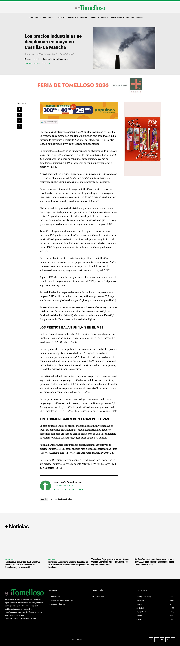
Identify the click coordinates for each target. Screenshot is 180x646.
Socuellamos (9, 559)
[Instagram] (62, 489)
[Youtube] (83, 489)
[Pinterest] (19, 120)
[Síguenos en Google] (49, 126)
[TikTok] (167, 639)
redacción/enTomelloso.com (54, 59)
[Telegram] (73, 489)
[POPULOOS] (79, 118)
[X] (19, 115)
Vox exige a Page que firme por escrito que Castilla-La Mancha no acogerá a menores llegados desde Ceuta (109, 562)
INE (50, 499)
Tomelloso (51, 559)
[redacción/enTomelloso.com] (45, 486)
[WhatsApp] (19, 126)
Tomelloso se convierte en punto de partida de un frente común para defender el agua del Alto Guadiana (68, 564)
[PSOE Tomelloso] (142, 175)
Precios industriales (63, 499)
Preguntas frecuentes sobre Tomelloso (22, 618)
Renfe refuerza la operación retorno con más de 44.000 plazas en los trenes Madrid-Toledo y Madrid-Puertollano (154, 562)
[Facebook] (19, 109)
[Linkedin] (65, 489)
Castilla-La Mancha (32, 63)
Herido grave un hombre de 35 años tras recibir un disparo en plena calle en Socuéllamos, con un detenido (22, 564)
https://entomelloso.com (63, 485)
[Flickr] (58, 489)
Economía (46, 63)
